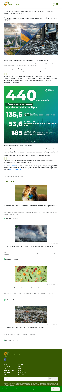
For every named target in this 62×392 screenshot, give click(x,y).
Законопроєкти (22, 372)
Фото (19, 366)
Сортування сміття (17, 299)
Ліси (11, 176)
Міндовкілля (16, 176)
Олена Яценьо (54, 58)
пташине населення (15, 169)
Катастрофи (16, 259)
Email (6, 379)
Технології (20, 364)
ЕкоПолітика (12, 166)
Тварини (15, 218)
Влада (5, 364)
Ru (54, 3)
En (54, 5)
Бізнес (5, 368)
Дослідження (21, 374)
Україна (21, 176)
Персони (6, 374)
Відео (19, 368)
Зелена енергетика (9, 370)
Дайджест (15, 340)
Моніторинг (7, 372)
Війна (7, 176)
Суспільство (7, 366)
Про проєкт (21, 370)
